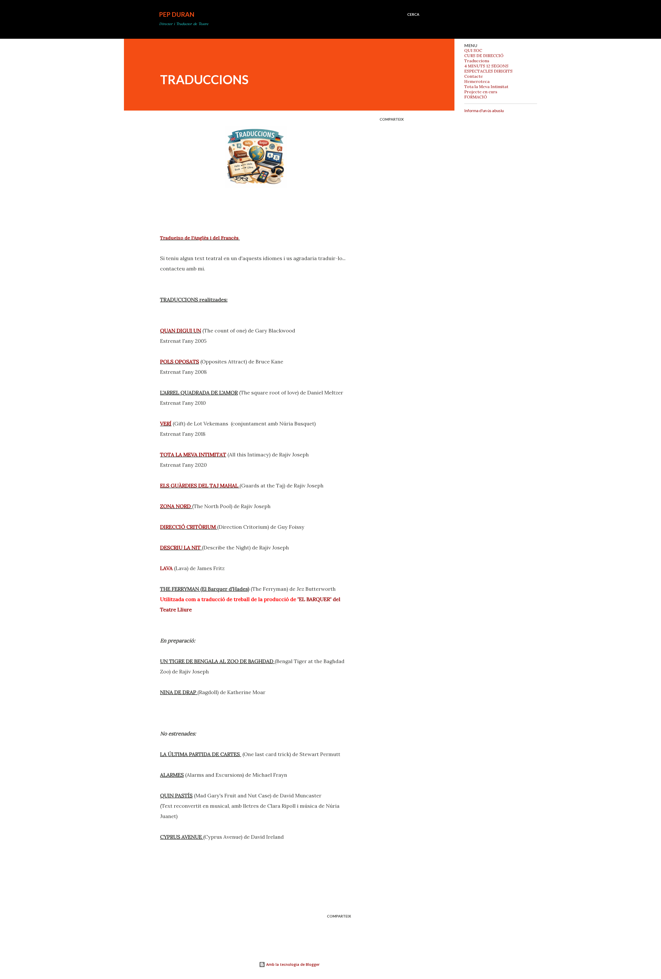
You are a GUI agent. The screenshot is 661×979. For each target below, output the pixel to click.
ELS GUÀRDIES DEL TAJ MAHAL (200, 485)
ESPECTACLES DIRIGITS (488, 71)
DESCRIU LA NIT (180, 547)
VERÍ (165, 423)
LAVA (166, 568)
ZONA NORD (175, 506)
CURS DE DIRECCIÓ (483, 55)
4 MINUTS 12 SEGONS (486, 65)
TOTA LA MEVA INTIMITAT (193, 454)
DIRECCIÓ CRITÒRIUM (188, 527)
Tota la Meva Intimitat (486, 86)
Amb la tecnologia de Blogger (292, 964)
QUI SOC (473, 50)
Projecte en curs (480, 91)
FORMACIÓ (475, 96)
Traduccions (476, 60)
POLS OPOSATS (179, 361)
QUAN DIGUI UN (180, 330)
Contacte (473, 76)
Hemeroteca (477, 81)
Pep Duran (176, 14)
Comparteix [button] (392, 119)
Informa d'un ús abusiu (484, 110)
